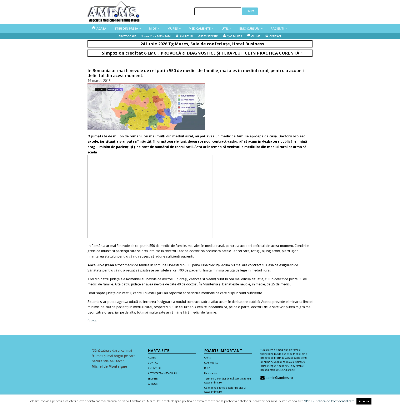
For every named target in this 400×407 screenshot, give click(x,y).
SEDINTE (153, 378)
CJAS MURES (211, 363)
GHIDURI (153, 384)
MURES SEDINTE (208, 36)
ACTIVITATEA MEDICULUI (162, 373)
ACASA (152, 357)
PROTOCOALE (127, 36)
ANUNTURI (154, 368)
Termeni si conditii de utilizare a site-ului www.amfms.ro (227, 380)
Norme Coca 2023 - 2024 (156, 36)
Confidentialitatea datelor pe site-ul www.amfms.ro (225, 389)
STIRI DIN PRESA (126, 28)
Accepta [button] (364, 401)
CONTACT (154, 363)
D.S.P (207, 368)
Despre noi (210, 373)
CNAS (207, 357)
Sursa (92, 321)
